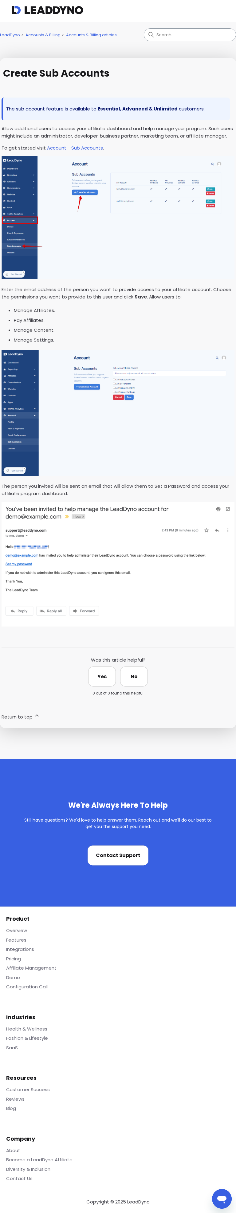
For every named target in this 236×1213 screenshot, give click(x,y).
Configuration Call (27, 986)
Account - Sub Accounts (75, 148)
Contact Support (118, 855)
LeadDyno (10, 35)
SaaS (12, 1047)
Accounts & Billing (43, 35)
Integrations (20, 949)
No (134, 676)
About (13, 1150)
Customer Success (28, 1089)
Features (16, 940)
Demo (13, 977)
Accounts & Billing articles (91, 35)
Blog (11, 1108)
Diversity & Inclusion (28, 1169)
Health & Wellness (26, 1029)
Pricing (13, 958)
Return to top (18, 717)
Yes (102, 676)
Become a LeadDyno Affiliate (39, 1159)
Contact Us (19, 1178)
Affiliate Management (31, 968)
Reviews (15, 1099)
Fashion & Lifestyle (27, 1038)
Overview (16, 930)
